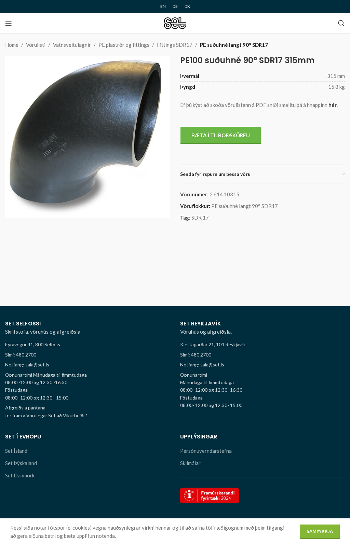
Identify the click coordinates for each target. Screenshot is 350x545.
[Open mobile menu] (8, 23)
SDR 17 (200, 217)
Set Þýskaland (21, 463)
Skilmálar (190, 463)
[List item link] (87, 355)
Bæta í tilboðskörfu (220, 135)
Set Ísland (16, 451)
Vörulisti (35, 45)
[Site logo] (175, 22)
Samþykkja (320, 531)
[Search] (341, 23)
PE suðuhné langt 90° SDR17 (234, 45)
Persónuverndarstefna (206, 451)
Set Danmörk (20, 475)
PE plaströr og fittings (123, 45)
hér (332, 105)
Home (11, 45)
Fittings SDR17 (174, 45)
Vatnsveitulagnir (72, 45)
